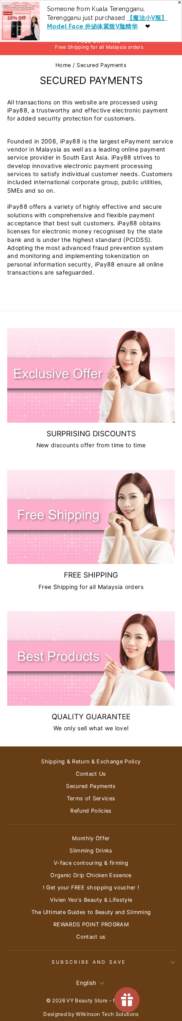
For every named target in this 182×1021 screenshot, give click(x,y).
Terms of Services (91, 798)
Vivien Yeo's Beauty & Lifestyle (91, 900)
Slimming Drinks (90, 850)
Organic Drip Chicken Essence (91, 875)
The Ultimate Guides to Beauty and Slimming (91, 912)
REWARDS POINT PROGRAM (91, 924)
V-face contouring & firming (91, 863)
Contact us (90, 937)
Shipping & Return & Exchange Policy (91, 761)
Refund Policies (90, 811)
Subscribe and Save (89, 962)
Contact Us (91, 774)
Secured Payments (91, 786)
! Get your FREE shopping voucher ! (91, 887)
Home (63, 65)
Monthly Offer (91, 838)
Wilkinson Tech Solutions (107, 1014)
